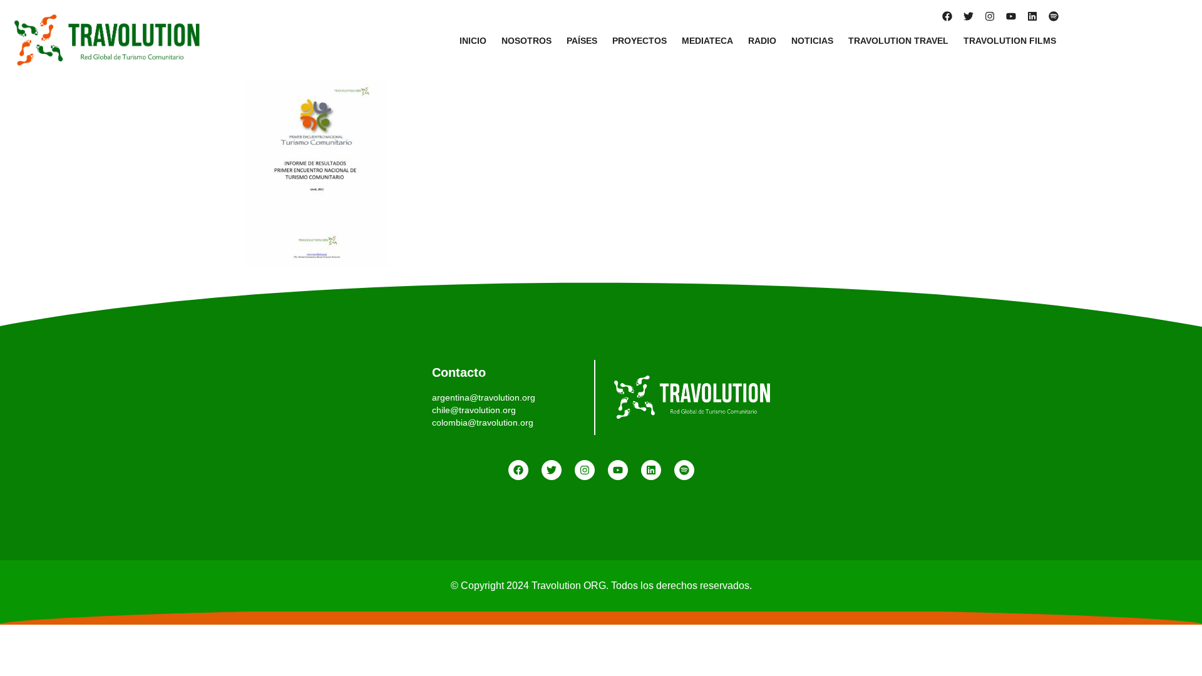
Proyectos (639, 41)
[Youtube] (1011, 16)
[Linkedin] (1032, 16)
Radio (762, 41)
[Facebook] (947, 16)
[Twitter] (968, 16)
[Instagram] (990, 16)
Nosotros (526, 41)
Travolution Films (1009, 41)
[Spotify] (1054, 16)
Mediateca (707, 41)
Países (582, 41)
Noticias (812, 41)
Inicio (473, 41)
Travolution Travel (898, 41)
